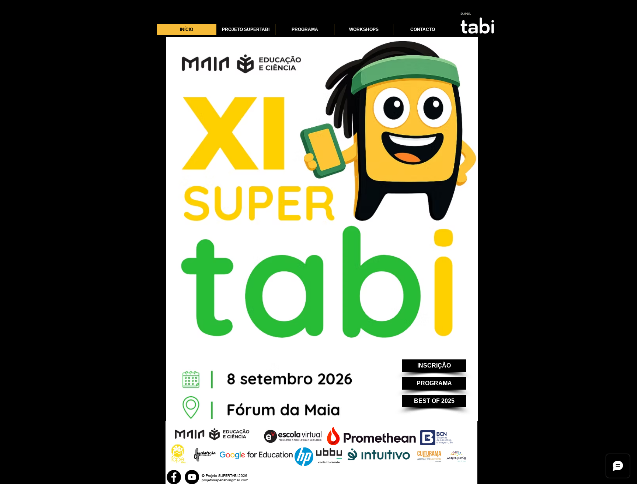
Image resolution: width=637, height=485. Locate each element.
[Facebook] (174, 477)
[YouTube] (192, 477)
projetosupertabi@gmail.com (225, 480)
